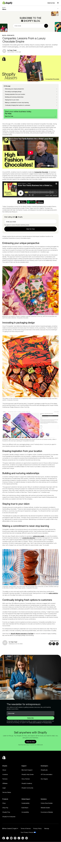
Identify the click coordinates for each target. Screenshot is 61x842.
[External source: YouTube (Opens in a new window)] (11, 838)
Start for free (51, 3)
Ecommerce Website (47, 812)
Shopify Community (27, 788)
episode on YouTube (22, 633)
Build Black (25, 807)
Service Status (6, 792)
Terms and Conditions (35, 722)
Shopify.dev (44, 770)
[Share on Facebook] (50, 643)
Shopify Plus (6, 812)
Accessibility (25, 812)
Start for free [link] (30, 229)
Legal (4, 788)
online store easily (38, 536)
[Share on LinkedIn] (57, 643)
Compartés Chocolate (41, 172)
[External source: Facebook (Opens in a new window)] (3, 838)
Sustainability (25, 803)
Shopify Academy (27, 783)
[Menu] (58, 3)
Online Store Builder (47, 803)
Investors (5, 774)
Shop (4, 803)
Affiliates (4, 783)
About (4, 770)
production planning (28, 538)
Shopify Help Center (28, 774)
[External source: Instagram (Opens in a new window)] (15, 838)
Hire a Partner (26, 779)
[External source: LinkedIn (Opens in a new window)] (22, 838)
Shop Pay (5, 807)
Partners (4, 779)
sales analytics (53, 593)
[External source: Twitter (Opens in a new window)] (7, 838)
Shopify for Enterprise (8, 816)
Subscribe (30, 718)
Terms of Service (26, 828)
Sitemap (46, 828)
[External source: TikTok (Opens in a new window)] (19, 838)
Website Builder (45, 807)
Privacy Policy (48, 722)
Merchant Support (27, 770)
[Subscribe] (46, 26)
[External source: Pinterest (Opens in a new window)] (26, 838)
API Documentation (46, 774)
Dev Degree (44, 779)
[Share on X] (53, 643)
